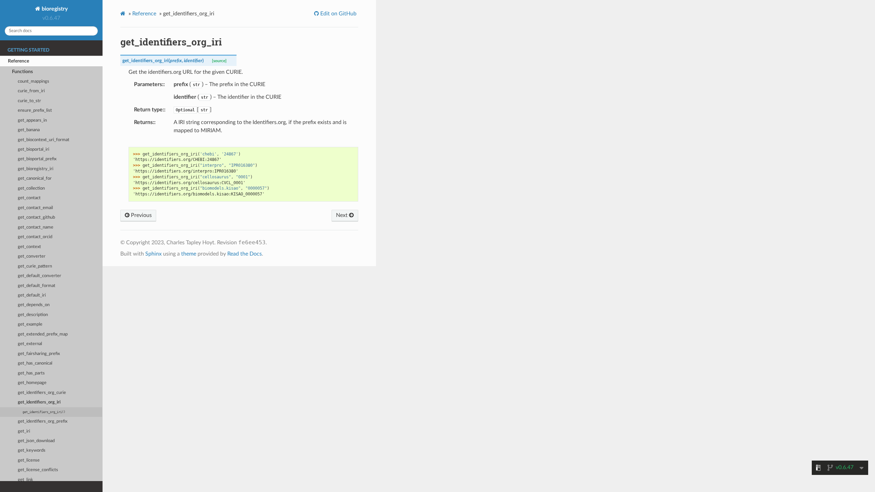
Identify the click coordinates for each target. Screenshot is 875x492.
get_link (25, 480)
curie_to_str (29, 101)
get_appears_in (32, 120)
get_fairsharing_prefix (39, 354)
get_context (29, 247)
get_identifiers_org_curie (42, 393)
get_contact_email (35, 208)
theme (188, 254)
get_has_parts (31, 373)
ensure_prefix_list (35, 110)
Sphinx (153, 254)
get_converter (31, 256)
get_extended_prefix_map (43, 334)
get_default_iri (32, 295)
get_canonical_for (35, 178)
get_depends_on (34, 305)
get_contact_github (36, 217)
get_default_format (36, 286)
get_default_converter (39, 276)
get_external (30, 344)
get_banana (29, 130)
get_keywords (31, 450)
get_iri (24, 431)
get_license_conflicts (38, 470)
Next (342, 215)
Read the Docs (244, 254)
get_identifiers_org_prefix (42, 421)
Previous (141, 215)
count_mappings (33, 81)
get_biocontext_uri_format (43, 140)
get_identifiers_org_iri (39, 402)
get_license (29, 460)
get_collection (31, 188)
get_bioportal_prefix (37, 159)
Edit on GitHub (337, 13)
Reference (18, 61)
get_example (30, 324)
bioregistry (54, 9)
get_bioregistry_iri (35, 169)
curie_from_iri (31, 91)
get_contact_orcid (35, 237)
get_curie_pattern (35, 266)
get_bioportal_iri (33, 149)
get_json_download (36, 441)
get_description (33, 315)
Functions (22, 71)
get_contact (29, 198)
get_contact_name (35, 227)
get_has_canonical (35, 363)
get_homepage (32, 383)
